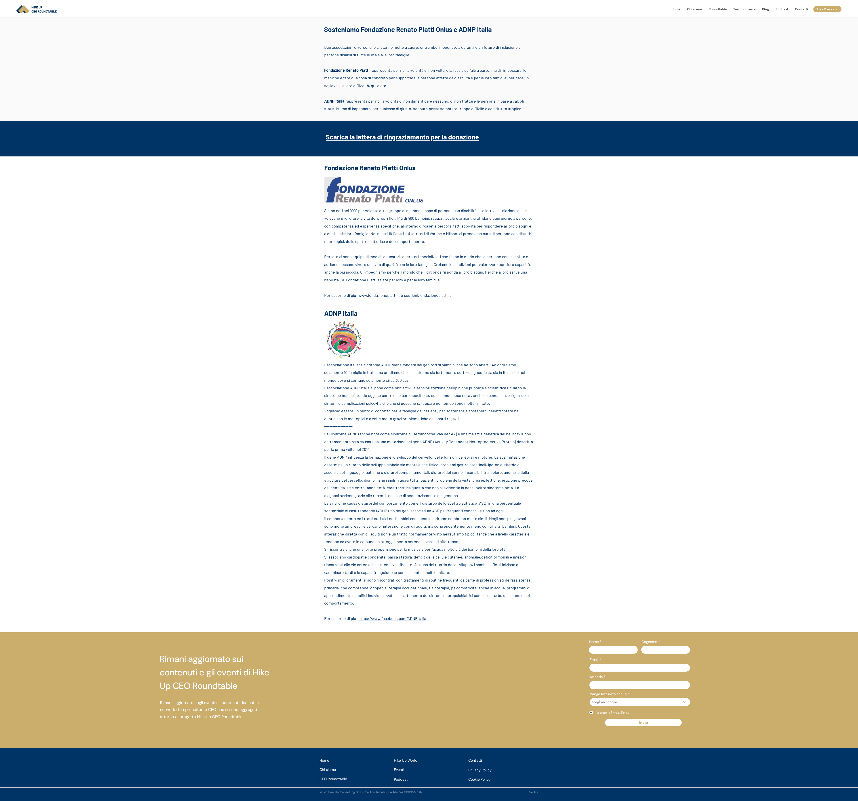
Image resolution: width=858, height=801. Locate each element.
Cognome (649, 642)
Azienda (596, 677)
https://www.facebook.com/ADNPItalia (392, 618)
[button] (717, 9)
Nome (594, 642)
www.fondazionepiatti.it (379, 295)
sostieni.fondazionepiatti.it (427, 295)
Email (594, 660)
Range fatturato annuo (608, 694)
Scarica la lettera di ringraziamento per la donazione (402, 137)
